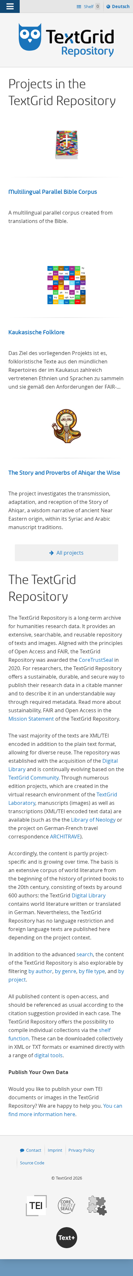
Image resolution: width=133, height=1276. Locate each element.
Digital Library (89, 895)
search (85, 954)
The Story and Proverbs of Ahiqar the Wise (64, 472)
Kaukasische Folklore (36, 332)
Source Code (32, 1163)
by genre (65, 971)
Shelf (91, 6)
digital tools (48, 1055)
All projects (70, 552)
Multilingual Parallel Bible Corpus (52, 191)
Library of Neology (93, 819)
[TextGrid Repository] (66, 25)
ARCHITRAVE (65, 836)
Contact (33, 1150)
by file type (92, 971)
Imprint (55, 1150)
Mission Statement (31, 718)
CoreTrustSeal (96, 659)
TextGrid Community (33, 777)
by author (40, 971)
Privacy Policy (81, 1150)
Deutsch (121, 8)
